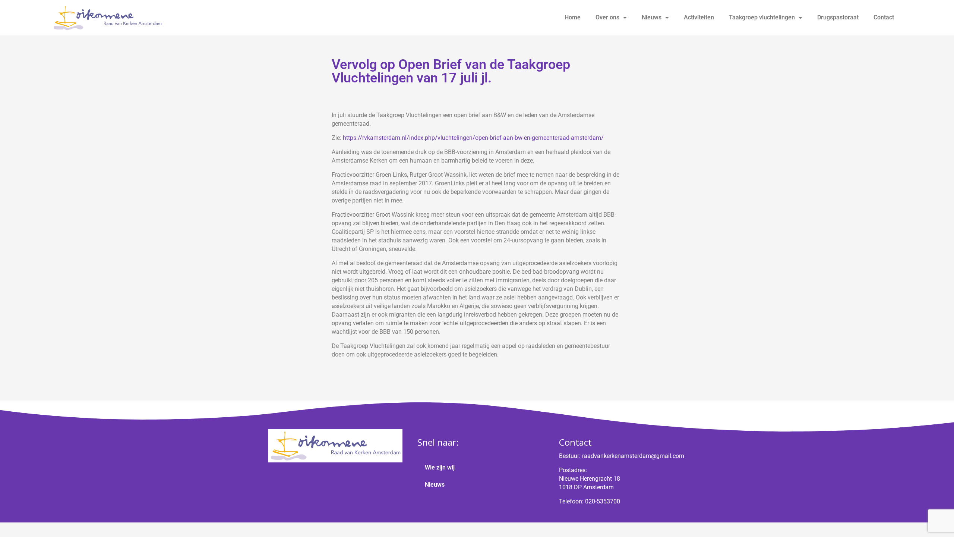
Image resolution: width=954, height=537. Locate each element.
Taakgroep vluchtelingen (762, 17)
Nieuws (651, 17)
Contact (884, 17)
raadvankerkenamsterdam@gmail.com (633, 455)
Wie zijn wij (440, 467)
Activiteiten (699, 17)
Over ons (607, 17)
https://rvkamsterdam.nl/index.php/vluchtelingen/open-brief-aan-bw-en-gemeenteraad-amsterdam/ (473, 137)
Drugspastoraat (838, 17)
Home (573, 17)
